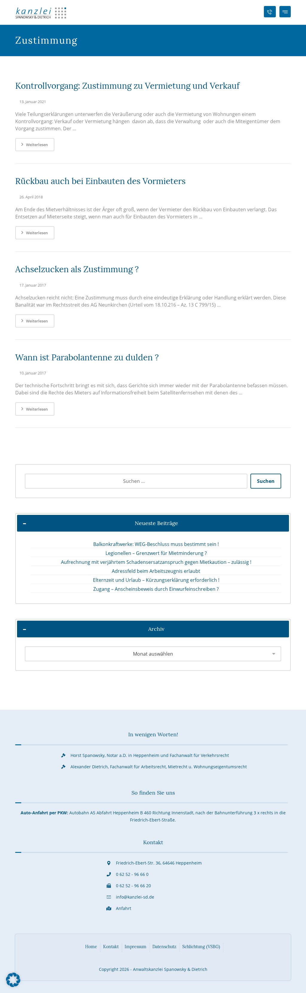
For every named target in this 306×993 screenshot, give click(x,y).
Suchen (266, 481)
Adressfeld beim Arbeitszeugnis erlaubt (156, 571)
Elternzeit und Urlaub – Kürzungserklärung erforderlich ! (156, 580)
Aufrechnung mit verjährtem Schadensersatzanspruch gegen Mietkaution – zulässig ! (156, 562)
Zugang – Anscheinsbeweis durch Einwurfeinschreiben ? (156, 589)
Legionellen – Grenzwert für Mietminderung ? (156, 553)
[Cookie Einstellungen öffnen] (13, 985)
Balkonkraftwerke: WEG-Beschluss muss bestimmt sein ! (156, 544)
